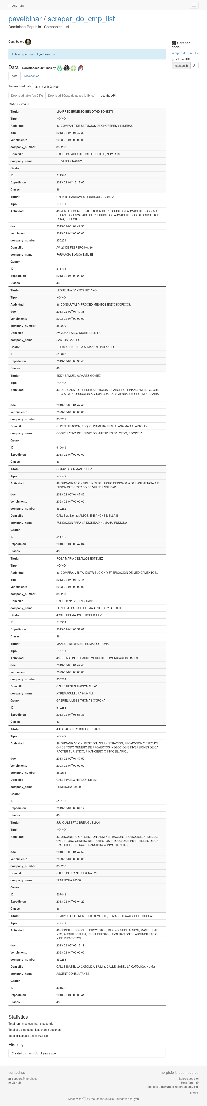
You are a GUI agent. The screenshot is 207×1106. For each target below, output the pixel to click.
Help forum (188, 1083)
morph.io (16, 5)
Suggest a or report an (171, 1087)
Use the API (108, 95)
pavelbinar (25, 18)
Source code (187, 1078)
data (14, 76)
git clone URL (181, 59)
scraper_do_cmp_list (81, 18)
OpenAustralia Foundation (112, 1099)
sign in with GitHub (47, 87)
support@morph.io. (24, 1078)
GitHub (16, 1083)
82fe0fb (194, 1092)
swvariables (31, 76)
